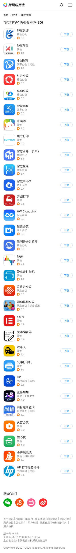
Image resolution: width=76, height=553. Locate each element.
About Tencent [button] (24, 518)
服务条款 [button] (40, 518)
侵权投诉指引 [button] (60, 522)
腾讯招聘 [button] (65, 518)
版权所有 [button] (21, 522)
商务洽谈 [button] (52, 518)
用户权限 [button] (33, 522)
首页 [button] (5, 15)
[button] (14, 5)
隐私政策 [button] (45, 522)
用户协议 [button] (8, 526)
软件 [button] (14, 15)
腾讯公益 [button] (8, 522)
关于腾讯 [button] (8, 518)
